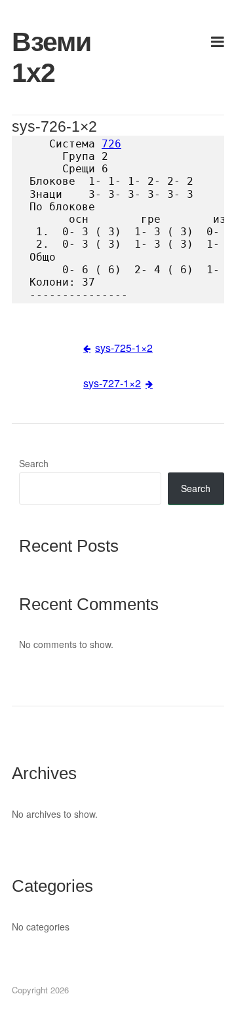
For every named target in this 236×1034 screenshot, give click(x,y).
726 (111, 144)
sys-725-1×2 (124, 347)
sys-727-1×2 (112, 383)
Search (34, 463)
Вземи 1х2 (45, 57)
